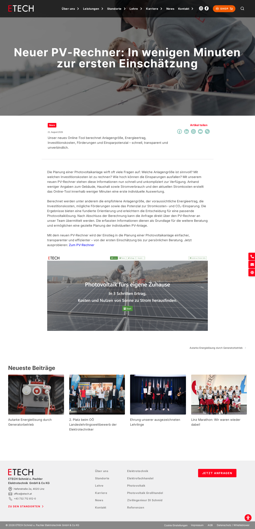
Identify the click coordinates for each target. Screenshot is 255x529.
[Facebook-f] (207, 8)
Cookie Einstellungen (176, 525)
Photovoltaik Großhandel (145, 493)
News (170, 8)
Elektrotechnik (137, 471)
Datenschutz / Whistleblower (233, 525)
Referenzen (135, 507)
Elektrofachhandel (140, 478)
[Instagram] (201, 8)
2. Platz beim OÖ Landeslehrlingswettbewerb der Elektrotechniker (93, 424)
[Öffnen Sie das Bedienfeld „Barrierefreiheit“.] (248, 517)
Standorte (114, 8)
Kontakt (183, 8)
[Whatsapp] (193, 131)
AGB (210, 525)
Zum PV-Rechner (81, 245)
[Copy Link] (207, 131)
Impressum (197, 525)
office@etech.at (23, 493)
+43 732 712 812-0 (25, 498)
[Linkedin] (186, 131)
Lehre (134, 8)
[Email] (200, 131)
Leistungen (91, 8)
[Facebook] (179, 131)
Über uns (68, 8)
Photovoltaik (136, 485)
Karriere (152, 8)
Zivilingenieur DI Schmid (144, 500)
